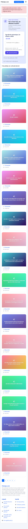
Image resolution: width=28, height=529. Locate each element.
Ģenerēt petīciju (13, 52)
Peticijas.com (5, 2)
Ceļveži (4, 499)
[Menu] (25, 2)
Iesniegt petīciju (19, 1)
